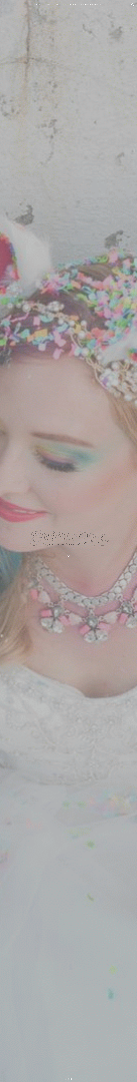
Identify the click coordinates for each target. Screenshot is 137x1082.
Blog (40, 4)
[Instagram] (71, 1079)
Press (56, 4)
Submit (73, 4)
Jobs (64, 4)
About (48, 4)
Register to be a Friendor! (90, 4)
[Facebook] (65, 1079)
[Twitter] (68, 1079)
